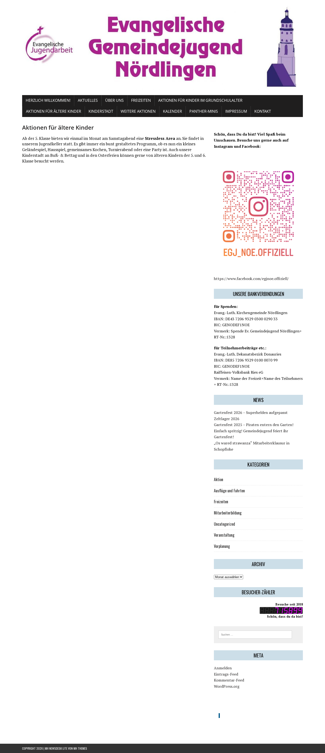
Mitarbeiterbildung (227, 513)
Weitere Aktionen (138, 111)
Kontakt (262, 111)
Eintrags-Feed (226, 674)
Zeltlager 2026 (226, 418)
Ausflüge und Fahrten (229, 491)
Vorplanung (222, 546)
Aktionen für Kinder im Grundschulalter (200, 100)
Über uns (114, 100)
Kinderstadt (101, 111)
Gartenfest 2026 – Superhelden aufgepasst (251, 412)
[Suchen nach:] (255, 634)
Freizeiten (141, 100)
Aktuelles (88, 100)
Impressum (236, 111)
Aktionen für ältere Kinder (53, 111)
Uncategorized (224, 524)
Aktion (218, 479)
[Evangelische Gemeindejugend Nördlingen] (162, 47)
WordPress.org (226, 686)
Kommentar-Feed (229, 680)
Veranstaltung (224, 535)
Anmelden (223, 668)
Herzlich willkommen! (48, 100)
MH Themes (80, 748)
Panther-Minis (203, 111)
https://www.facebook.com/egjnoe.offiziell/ (251, 278)
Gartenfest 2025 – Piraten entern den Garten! (253, 424)
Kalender (172, 111)
